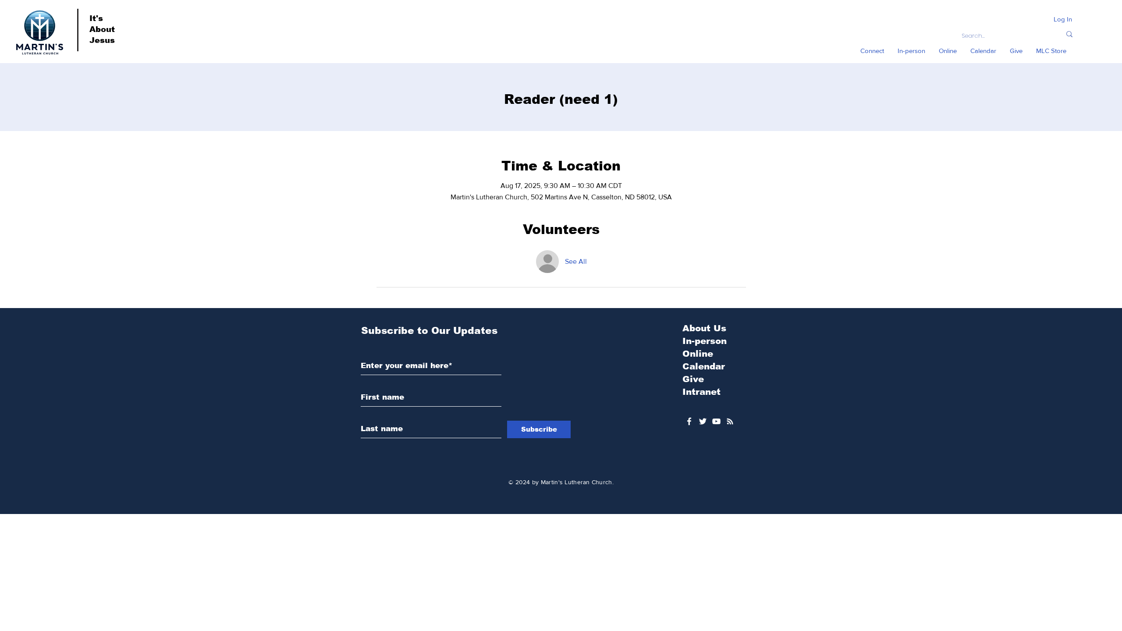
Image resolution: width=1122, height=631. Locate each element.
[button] (872, 51)
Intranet (701, 392)
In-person (704, 341)
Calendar (703, 366)
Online (697, 353)
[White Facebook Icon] (689, 421)
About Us (704, 328)
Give (693, 379)
